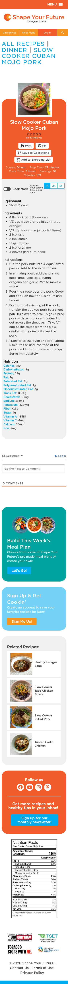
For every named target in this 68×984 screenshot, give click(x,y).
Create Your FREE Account (34, 501)
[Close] (62, 475)
